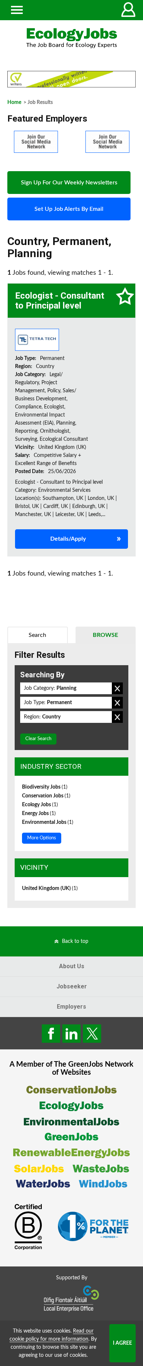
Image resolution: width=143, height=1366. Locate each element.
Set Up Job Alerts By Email (68, 209)
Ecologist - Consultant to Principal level (59, 300)
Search (37, 635)
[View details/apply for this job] (37, 339)
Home (14, 102)
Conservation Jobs (46, 796)
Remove (117, 688)
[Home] (71, 38)
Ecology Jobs (40, 804)
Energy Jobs (39, 813)
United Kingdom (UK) (50, 888)
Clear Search (38, 738)
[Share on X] (92, 1033)
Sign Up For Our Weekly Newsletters (69, 182)
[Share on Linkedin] (71, 1033)
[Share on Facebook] (51, 1033)
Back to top (75, 941)
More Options (41, 838)
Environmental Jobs (47, 822)
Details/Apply (68, 539)
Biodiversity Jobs (44, 787)
